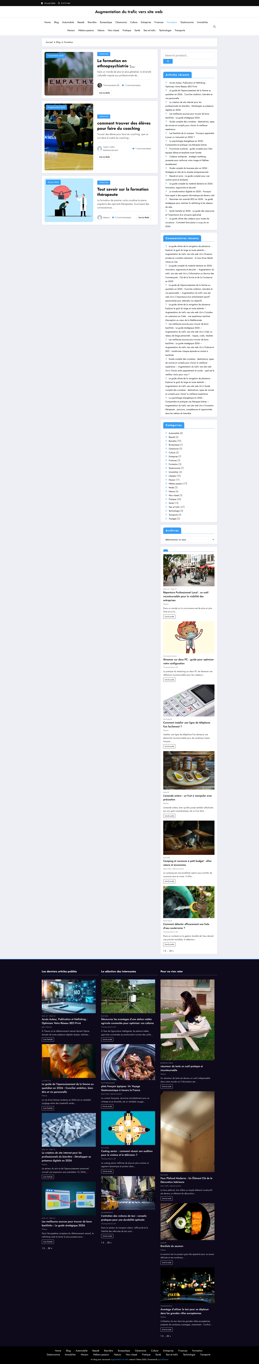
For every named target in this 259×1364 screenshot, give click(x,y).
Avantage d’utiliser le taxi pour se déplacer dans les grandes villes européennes (185, 1311)
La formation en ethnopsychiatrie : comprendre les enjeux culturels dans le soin (118, 63)
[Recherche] (214, 26)
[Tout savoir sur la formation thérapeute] (69, 200)
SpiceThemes (163, 1359)
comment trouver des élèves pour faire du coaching (124, 125)
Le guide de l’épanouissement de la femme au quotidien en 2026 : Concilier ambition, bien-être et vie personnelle (188, 94)
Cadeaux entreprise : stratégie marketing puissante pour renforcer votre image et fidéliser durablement (187, 160)
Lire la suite (104, 92)
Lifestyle (172, 475)
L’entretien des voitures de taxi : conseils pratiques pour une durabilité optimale (123, 1218)
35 (170, 950)
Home (47, 22)
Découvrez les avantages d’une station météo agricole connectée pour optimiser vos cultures (127, 1021)
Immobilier (202, 22)
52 (49, 1248)
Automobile (68, 22)
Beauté (80, 22)
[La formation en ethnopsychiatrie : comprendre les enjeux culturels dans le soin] (69, 73)
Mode (171, 487)
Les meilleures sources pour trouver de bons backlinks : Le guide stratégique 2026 (67, 1223)
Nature (101, 30)
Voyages (172, 518)
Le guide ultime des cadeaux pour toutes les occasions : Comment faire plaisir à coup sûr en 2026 (187, 222)
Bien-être (92, 22)
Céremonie (121, 22)
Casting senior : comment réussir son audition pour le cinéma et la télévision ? (127, 1153)
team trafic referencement (110, 149)
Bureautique (106, 22)
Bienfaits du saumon (172, 1246)
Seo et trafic (150, 30)
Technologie (165, 30)
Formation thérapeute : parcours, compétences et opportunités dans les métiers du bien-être (189, 409)
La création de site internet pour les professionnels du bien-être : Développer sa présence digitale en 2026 (189, 106)
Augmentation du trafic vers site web (129, 12)
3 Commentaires (123, 217)
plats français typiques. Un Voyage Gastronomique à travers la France (120, 1088)
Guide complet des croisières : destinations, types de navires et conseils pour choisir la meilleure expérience (189, 125)
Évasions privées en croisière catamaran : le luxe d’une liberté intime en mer (189, 257)
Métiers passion (86, 30)
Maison (71, 30)
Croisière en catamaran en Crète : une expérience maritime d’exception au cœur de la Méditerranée (189, 316)
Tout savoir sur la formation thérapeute (123, 192)
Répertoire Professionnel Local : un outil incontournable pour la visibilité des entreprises (185, 596)
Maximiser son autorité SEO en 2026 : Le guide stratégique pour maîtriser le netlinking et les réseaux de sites (189, 203)
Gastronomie (187, 22)
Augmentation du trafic (120, 1359)
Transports (180, 30)
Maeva (106, 217)
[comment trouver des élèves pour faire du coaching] (69, 136)
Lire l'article (47, 1039)
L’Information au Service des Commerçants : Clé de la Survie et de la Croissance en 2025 (189, 277)
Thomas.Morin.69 (111, 85)
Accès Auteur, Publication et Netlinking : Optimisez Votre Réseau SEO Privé (64, 1021)
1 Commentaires (133, 85)
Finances (158, 22)
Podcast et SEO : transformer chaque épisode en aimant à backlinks (189, 351)
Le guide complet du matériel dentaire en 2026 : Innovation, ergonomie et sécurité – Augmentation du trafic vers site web (189, 269)
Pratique (127, 30)
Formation (172, 22)
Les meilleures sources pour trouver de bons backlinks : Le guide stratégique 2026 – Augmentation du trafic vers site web (186, 327)
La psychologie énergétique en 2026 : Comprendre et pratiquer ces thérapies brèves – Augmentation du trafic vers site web (187, 401)
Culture (133, 22)
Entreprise (146, 22)
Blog (56, 22)
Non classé (113, 30)
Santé (137, 30)
